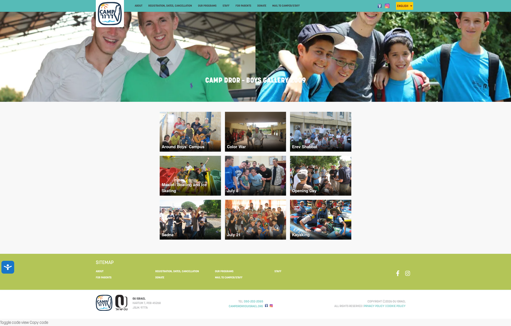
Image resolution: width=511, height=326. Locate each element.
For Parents (243, 5)
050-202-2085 (253, 301)
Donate (261, 5)
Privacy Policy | (375, 306)
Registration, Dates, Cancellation (170, 5)
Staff (226, 5)
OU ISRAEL (139, 298)
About (138, 5)
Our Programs (207, 5)
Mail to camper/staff (286, 5)
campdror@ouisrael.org (246, 306)
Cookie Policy (396, 306)
